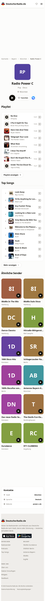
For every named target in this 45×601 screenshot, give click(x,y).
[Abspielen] (12, 98)
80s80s (25, 556)
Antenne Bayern (29, 552)
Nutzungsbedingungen (24, 589)
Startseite (4, 59)
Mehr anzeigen (10, 265)
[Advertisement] (22, 33)
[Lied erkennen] (33, 97)
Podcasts (4, 548)
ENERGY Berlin (28, 548)
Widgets (4, 575)
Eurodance (7, 446)
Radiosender (6, 545)
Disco (25, 87)
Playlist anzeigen (11, 175)
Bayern (14, 59)
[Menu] (41, 4)
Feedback (4, 578)
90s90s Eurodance (30, 545)
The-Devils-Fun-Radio (33, 417)
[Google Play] (24, 536)
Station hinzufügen (8, 571)
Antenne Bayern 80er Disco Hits (33, 388)
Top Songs (5, 552)
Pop (19, 87)
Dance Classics (9, 330)
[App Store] (8, 536)
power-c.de (37, 504)
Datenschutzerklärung (8, 589)
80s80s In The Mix (10, 301)
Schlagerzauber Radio (33, 359)
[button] (11, 288)
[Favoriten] (36, 4)
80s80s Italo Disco (32, 301)
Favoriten (24, 98)
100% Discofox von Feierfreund (11, 388)
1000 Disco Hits (9, 359)
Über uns (4, 567)
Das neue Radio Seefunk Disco (11, 417)
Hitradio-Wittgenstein (33, 330)
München (23, 59)
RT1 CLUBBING (31, 446)
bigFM (25, 559)
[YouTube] (39, 117)
